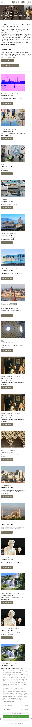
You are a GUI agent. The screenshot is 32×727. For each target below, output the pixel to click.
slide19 (11, 15)
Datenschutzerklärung (8, 701)
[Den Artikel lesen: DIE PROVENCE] (13, 482)
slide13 (19, 15)
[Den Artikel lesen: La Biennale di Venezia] (13, 126)
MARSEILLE (5, 200)
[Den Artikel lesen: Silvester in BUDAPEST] (13, 301)
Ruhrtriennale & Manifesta (10, 94)
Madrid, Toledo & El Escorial (10, 376)
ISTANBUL (5, 523)
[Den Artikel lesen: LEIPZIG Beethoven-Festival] (13, 554)
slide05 (21, 15)
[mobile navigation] (2, 1)
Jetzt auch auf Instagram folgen (10, 65)
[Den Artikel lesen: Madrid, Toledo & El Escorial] (13, 373)
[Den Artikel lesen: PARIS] (13, 161)
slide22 (15, 15)
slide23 (6, 15)
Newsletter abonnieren (8, 60)
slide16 (20, 15)
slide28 (2, 15)
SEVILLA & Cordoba (8, 450)
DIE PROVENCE (6, 486)
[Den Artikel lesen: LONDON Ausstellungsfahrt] (13, 265)
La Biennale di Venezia (8, 129)
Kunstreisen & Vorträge (22, 4)
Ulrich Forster (19, 2)
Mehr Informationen (7, 103)
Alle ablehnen (16, 720)
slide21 (16, 15)
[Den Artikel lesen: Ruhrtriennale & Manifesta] (13, 90)
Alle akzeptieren (16, 716)
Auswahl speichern (16, 713)
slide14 (10, 15)
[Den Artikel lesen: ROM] (13, 338)
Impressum (11, 723)
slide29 (1, 15)
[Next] (29, 18)
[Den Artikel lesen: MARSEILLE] (13, 196)
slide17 (24, 15)
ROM (2, 341)
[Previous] (27, 18)
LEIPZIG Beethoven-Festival (10, 558)
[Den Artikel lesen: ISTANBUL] (13, 519)
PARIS (3, 164)
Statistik (9, 709)
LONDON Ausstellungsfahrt (10, 269)
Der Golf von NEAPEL (8, 233)
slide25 (5, 15)
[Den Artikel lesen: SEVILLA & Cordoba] (13, 447)
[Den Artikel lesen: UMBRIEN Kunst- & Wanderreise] (13, 590)
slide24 (14, 15)
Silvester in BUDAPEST (9, 304)
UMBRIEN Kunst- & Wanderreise (12, 593)
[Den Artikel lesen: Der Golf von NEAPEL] (13, 230)
